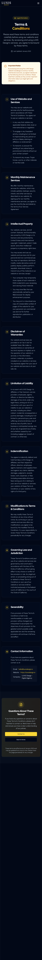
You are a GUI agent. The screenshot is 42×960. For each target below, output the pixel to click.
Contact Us (21, 734)
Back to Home (21, 740)
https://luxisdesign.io (27, 672)
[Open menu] (38, 3)
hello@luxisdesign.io (26, 669)
